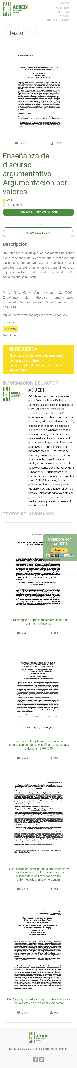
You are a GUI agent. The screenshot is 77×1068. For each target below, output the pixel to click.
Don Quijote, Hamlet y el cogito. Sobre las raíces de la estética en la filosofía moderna (38, 1001)
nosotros (62, 8)
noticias (63, 12)
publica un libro (58, 20)
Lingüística (10, 328)
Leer (38, 224)
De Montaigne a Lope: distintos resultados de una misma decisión (38, 621)
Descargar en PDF (38, 233)
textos (64, 4)
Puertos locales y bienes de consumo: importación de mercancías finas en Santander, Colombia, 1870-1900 (38, 744)
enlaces (63, 16)
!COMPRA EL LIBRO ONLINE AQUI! (38, 212)
